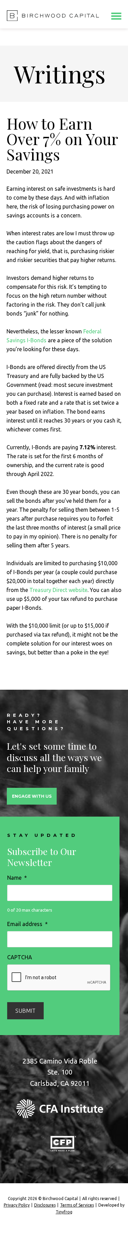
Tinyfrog (64, 1212)
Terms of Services (77, 1205)
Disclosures (45, 1205)
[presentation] (59, 977)
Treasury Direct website (58, 590)
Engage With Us (32, 796)
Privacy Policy (17, 1205)
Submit (25, 1011)
